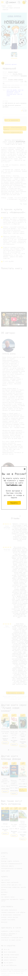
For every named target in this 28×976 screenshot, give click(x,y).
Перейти (14, 503)
